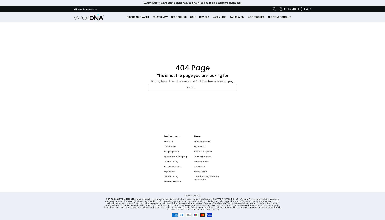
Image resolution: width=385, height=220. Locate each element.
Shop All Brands (202, 141)
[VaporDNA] (89, 17)
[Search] (274, 9)
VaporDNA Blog (201, 161)
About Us (168, 141)
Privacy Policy (171, 176)
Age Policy (169, 171)
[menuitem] (288, 9)
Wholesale (199, 166)
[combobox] (192, 87)
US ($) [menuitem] (308, 9)
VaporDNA (189, 195)
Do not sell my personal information (206, 178)
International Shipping (175, 156)
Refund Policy (171, 161)
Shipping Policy (171, 151)
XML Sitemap (213, 209)
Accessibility (200, 171)
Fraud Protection (172, 166)
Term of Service (172, 181)
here (205, 81)
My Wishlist (199, 146)
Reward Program (202, 156)
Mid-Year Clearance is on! (85, 9)
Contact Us (170, 146)
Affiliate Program (203, 151)
